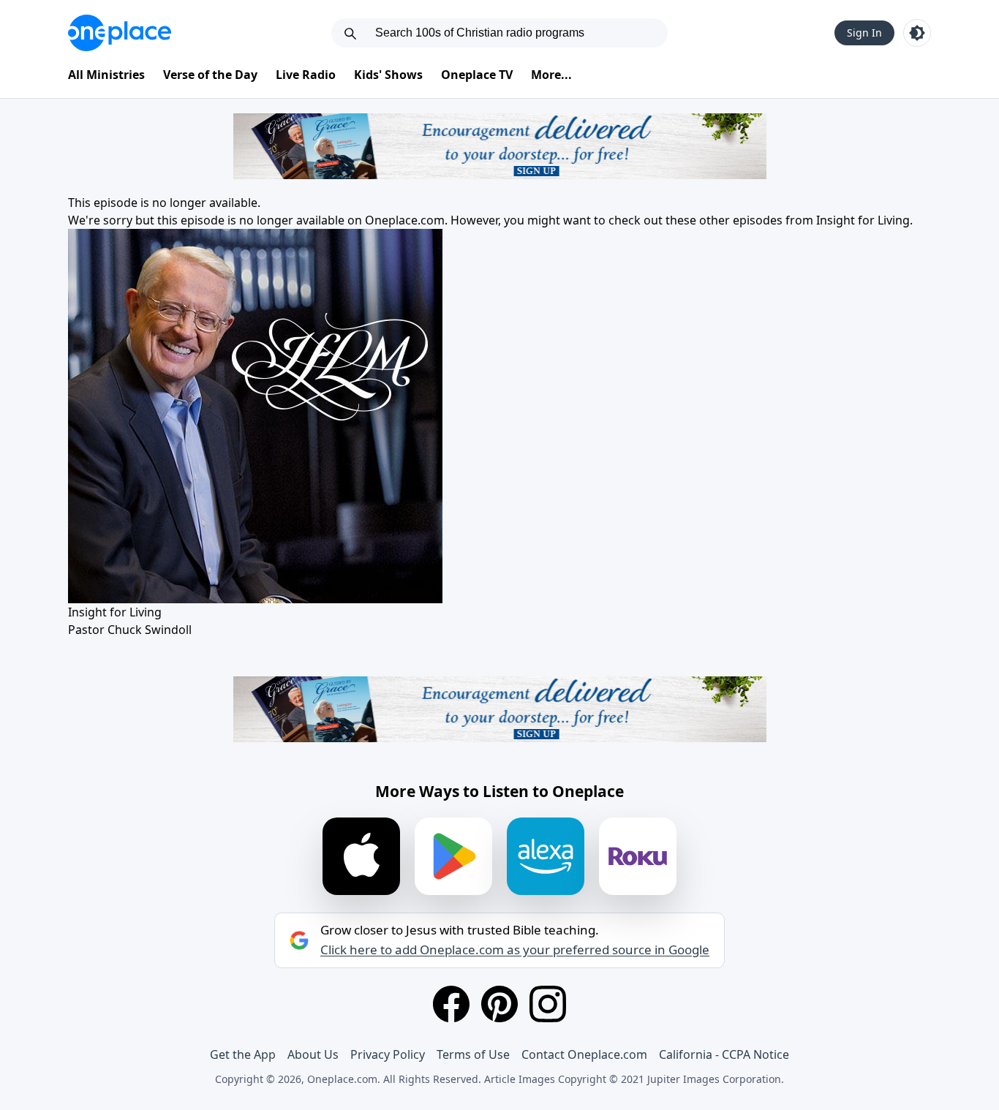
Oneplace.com (405, 220)
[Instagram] (547, 1004)
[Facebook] (451, 1004)
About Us (313, 1054)
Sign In (864, 32)
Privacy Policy (387, 1054)
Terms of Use (473, 1054)
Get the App (243, 1054)
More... (551, 75)
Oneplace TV (477, 75)
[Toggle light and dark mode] (917, 33)
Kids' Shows (388, 75)
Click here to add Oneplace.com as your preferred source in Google (514, 950)
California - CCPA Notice (724, 1054)
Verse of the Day (210, 75)
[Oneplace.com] (119, 33)
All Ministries (106, 75)
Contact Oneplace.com (584, 1054)
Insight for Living (863, 220)
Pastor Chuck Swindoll (130, 630)
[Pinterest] (499, 1004)
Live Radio (306, 75)
